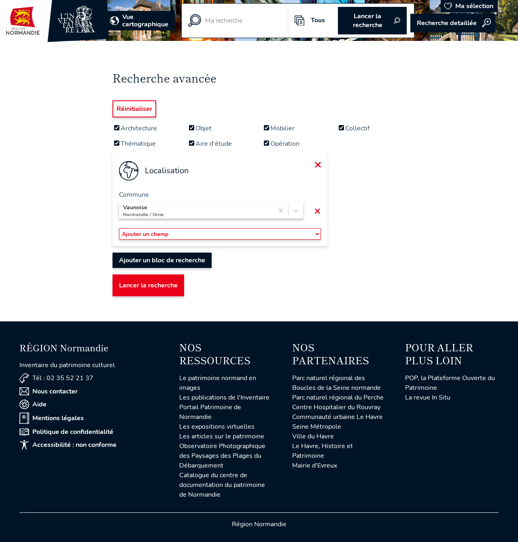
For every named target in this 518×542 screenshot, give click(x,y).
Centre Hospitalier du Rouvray (336, 407)
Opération (284, 143)
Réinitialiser (134, 108)
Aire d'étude (213, 143)
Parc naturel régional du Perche (338, 397)
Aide (39, 404)
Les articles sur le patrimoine (221, 436)
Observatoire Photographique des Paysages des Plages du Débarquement (222, 456)
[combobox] (124, 210)
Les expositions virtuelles (217, 426)
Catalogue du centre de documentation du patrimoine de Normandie (222, 485)
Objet (203, 128)
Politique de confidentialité (72, 431)
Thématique (138, 143)
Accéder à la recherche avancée (452, 23)
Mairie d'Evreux (314, 465)
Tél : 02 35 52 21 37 (62, 378)
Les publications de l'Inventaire (224, 397)
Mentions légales (58, 418)
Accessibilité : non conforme (74, 444)
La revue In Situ (427, 397)
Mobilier (282, 128)
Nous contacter (55, 391)
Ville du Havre (313, 436)
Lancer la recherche (148, 285)
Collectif (357, 128)
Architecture (139, 128)
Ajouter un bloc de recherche (162, 260)
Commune (134, 194)
